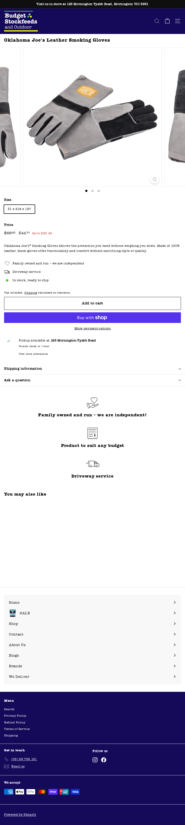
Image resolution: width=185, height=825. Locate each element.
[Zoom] (154, 179)
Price (8, 225)
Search (9, 709)
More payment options (92, 328)
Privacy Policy (15, 715)
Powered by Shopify (20, 815)
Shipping (30, 292)
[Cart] (167, 21)
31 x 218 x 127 (19, 209)
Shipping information (23, 369)
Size (7, 200)
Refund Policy (14, 722)
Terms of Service (17, 729)
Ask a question (17, 380)
